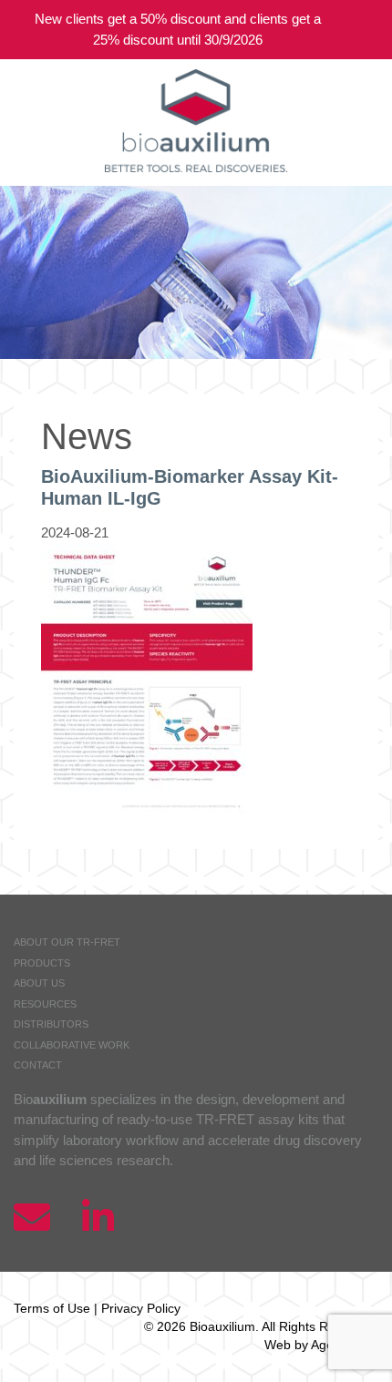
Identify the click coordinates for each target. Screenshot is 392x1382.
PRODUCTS (42, 962)
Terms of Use (52, 1308)
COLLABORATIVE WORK (71, 1044)
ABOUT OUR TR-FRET (67, 942)
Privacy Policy (141, 1308)
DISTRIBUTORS (51, 1024)
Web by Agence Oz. (321, 1344)
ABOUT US (39, 983)
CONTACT (38, 1065)
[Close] (364, 29)
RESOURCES (45, 1003)
